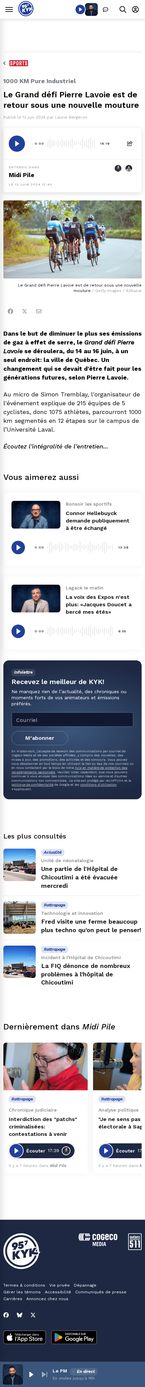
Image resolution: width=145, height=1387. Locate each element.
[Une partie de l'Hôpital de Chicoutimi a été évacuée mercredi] (19, 865)
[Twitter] (25, 311)
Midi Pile (21, 174)
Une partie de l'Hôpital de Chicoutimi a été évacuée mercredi (79, 877)
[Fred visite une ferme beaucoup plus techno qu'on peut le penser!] (19, 917)
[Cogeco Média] (98, 1244)
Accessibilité (58, 1292)
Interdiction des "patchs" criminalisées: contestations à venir (43, 1126)
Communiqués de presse (100, 1292)
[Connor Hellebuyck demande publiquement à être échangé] (35, 514)
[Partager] (129, 143)
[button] (31, 1374)
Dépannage (85, 1285)
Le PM (60, 1370)
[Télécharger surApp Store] (24, 1338)
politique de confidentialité (32, 784)
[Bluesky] (19, 1315)
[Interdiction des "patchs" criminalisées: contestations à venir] (45, 1066)
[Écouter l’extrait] (17, 144)
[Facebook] (10, 311)
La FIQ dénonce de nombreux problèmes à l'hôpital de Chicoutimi (85, 974)
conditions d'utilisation (98, 784)
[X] (33, 1315)
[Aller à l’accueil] (26, 14)
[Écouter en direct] (80, 9)
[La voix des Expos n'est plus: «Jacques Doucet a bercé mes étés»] (35, 598)
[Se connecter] (135, 9)
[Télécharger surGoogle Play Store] (74, 1338)
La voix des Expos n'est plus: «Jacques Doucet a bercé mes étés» (99, 604)
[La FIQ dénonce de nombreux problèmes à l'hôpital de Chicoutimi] (19, 962)
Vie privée (59, 1285)
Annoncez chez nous (47, 1298)
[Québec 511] (135, 1248)
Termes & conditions (24, 1285)
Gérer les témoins (22, 1292)
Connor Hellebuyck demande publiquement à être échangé (97, 520)
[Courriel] (39, 311)
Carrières (12, 1298)
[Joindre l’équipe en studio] (105, 9)
